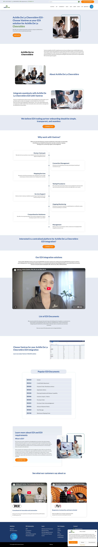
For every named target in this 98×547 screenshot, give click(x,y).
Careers (74, 6)
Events (43, 535)
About (71, 6)
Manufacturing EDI (30, 535)
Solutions (52, 6)
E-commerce (28, 530)
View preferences (92, 542)
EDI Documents (45, 530)
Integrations (61, 6)
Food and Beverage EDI (31, 534)
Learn (67, 6)
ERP (56, 6)
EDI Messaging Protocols (47, 532)
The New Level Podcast (47, 534)
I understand (73, 542)
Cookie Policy (61, 537)
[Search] (79, 1)
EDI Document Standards (47, 528)
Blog (59, 532)
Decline (82, 542)
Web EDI (12, 528)
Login (82, 6)
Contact (78, 6)
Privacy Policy (82, 544)
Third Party (28, 532)
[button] (95, 531)
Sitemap (51, 544)
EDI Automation (13, 530)
